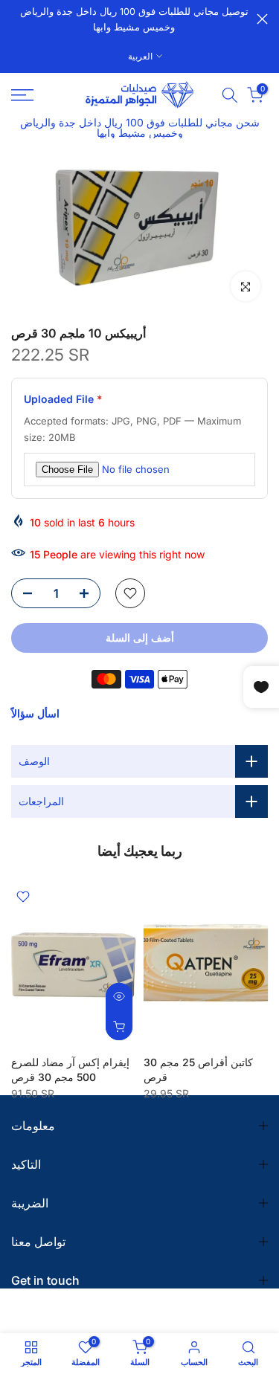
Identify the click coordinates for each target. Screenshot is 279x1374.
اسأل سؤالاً (35, 713)
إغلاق (262, 19)
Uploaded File (63, 399)
